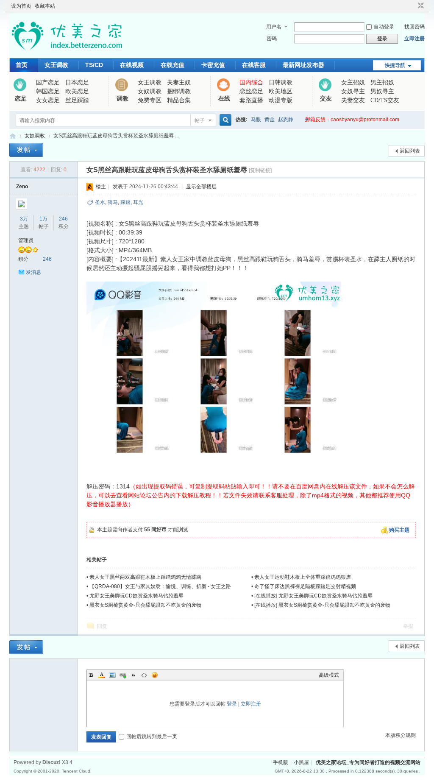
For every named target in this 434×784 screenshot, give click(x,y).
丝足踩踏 (77, 100)
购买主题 (399, 530)
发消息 (33, 272)
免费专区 (149, 100)
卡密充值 (213, 64)
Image (112, 675)
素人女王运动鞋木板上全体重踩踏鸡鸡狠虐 (302, 577)
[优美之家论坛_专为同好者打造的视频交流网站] (66, 53)
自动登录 (384, 27)
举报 (408, 626)
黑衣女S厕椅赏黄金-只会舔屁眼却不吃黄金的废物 (145, 605)
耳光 (138, 202)
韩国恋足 (48, 91)
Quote (133, 675)
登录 (232, 704)
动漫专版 (280, 100)
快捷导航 (395, 65)
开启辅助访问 (413, 6)
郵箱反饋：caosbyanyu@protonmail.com (352, 120)
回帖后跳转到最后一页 (151, 736)
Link (123, 675)
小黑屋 (301, 762)
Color (101, 675)
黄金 (269, 120)
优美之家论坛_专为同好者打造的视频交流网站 (12, 136)
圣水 (100, 202)
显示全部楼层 (201, 187)
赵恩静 (285, 120)
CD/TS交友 (384, 100)
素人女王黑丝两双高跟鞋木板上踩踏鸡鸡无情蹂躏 (145, 577)
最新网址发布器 (303, 64)
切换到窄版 (420, 6)
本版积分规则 (400, 735)
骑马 (113, 202)
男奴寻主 (382, 91)
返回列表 (410, 151)
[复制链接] (260, 170)
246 (63, 219)
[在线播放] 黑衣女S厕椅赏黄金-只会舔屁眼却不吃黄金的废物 (322, 605)
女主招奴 (353, 82)
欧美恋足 (77, 91)
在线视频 (132, 64)
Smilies (154, 675)
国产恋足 (48, 82)
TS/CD (94, 64)
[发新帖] (26, 150)
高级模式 (329, 675)
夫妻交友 (353, 100)
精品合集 (179, 100)
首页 (22, 64)
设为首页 (21, 6)
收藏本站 (45, 6)
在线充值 (172, 64)
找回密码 (414, 27)
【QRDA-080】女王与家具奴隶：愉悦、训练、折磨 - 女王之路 (160, 586)
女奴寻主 (353, 91)
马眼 (256, 120)
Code (144, 675)
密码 (272, 39)
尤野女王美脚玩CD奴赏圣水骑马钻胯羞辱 (136, 596)
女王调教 (56, 64)
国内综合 (251, 82)
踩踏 (125, 202)
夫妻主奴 (179, 82)
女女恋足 (48, 100)
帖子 (200, 120)
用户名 (273, 27)
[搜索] (224, 120)
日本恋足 (77, 82)
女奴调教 (149, 91)
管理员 (25, 240)
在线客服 (254, 64)
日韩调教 (280, 82)
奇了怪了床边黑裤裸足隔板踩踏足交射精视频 (305, 586)
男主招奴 (382, 82)
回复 (102, 626)
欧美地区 (280, 91)
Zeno (22, 187)
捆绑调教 (179, 91)
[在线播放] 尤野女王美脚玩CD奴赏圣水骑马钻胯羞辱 (313, 596)
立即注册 (414, 39)
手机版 (280, 762)
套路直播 (251, 100)
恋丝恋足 (251, 91)
